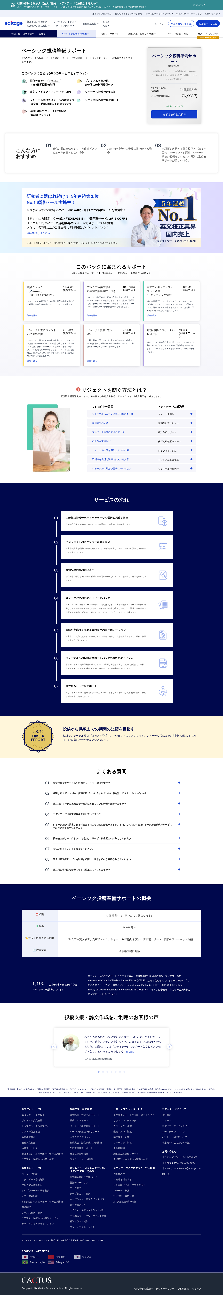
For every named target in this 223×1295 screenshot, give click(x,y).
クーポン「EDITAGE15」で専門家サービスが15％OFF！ (90, 218)
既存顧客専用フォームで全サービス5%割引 (84, 223)
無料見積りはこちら (38, 233)
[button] (32, 315)
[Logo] (11, 23)
